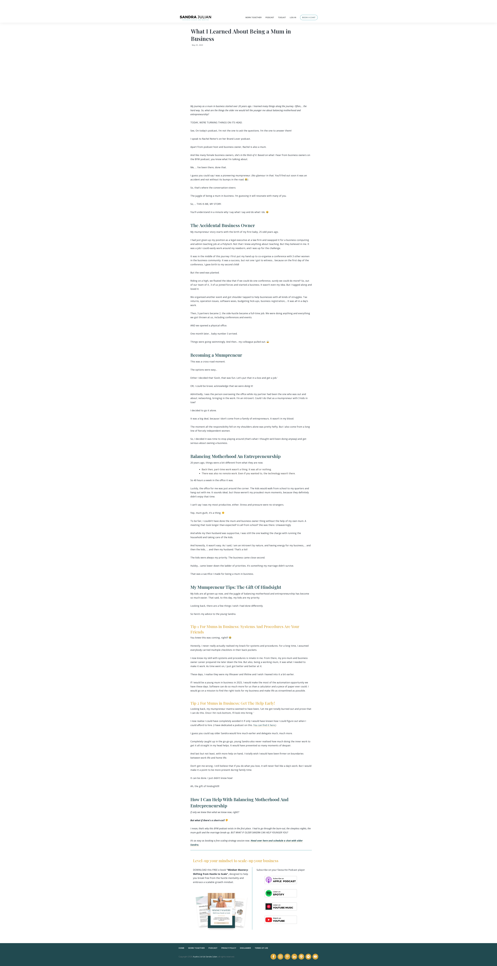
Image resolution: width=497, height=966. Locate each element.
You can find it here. (264, 725)
